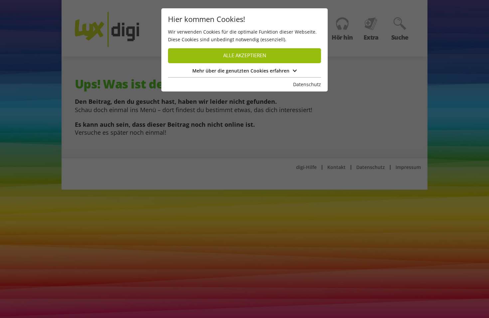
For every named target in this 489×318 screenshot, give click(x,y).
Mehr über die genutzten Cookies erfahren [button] (240, 71)
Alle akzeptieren (244, 55)
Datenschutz (307, 84)
